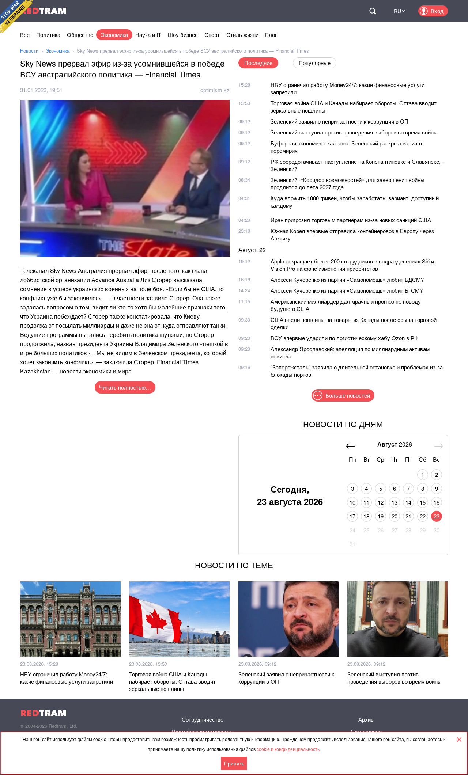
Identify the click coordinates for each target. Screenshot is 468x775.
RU (397, 11)
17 (352, 516)
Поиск (372, 10)
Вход (437, 11)
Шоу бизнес (183, 34)
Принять (234, 763)
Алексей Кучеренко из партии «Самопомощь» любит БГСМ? (347, 290)
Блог (271, 34)
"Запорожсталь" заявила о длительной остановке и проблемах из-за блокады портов (357, 370)
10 (352, 502)
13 (394, 502)
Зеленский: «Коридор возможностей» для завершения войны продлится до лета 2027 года (347, 183)
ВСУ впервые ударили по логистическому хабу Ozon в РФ (344, 338)
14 (408, 502)
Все (25, 34)
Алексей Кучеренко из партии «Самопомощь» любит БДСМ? (347, 279)
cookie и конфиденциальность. (289, 749)
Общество (80, 34)
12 (381, 502)
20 (394, 516)
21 (408, 516)
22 (423, 516)
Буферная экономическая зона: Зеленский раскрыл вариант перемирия (347, 146)
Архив (366, 719)
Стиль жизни (242, 34)
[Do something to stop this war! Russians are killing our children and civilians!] (16, 16)
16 (436, 502)
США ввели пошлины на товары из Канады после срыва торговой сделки (354, 323)
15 (423, 502)
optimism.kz (215, 90)
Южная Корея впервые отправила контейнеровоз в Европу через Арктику (352, 234)
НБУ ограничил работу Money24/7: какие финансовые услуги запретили (347, 88)
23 (436, 516)
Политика (48, 34)
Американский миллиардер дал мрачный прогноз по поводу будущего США (346, 304)
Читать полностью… (125, 387)
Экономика (114, 34)
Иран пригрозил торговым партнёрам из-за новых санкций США (351, 220)
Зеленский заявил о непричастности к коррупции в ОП (339, 121)
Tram (43, 10)
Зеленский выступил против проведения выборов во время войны (354, 132)
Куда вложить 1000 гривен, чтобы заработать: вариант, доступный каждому (355, 201)
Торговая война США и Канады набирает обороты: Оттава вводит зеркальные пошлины (354, 106)
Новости (29, 50)
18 (366, 516)
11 (366, 502)
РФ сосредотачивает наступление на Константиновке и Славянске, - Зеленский (357, 164)
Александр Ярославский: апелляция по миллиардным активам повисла (350, 352)
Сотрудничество (202, 719)
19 (381, 516)
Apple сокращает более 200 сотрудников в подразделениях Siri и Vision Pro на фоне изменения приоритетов (352, 264)
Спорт (212, 34)
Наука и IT (148, 34)
